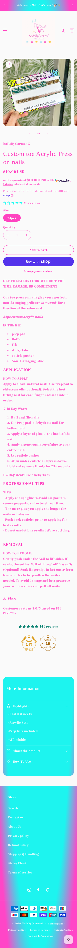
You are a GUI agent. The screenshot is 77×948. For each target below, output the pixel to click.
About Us (14, 826)
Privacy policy (18, 836)
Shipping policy (63, 929)
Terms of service (20, 872)
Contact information (41, 936)
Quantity (9, 227)
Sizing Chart (17, 863)
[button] (5, 30)
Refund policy (18, 845)
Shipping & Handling (23, 854)
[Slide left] (29, 133)
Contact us (15, 817)
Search (13, 808)
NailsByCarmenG (32, 923)
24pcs (12, 218)
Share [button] (12, 598)
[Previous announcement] (4, 5)
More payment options (38, 271)
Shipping (8, 184)
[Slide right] (47, 133)
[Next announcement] (72, 5)
